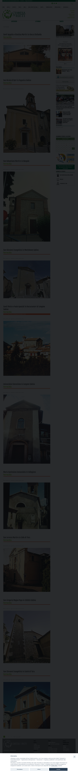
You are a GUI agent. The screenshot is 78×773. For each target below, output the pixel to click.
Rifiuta (39, 769)
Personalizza (19, 769)
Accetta (58, 769)
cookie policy (54, 765)
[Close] (74, 756)
